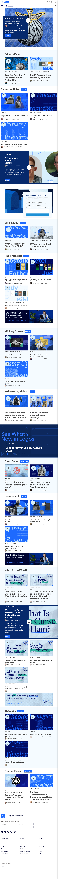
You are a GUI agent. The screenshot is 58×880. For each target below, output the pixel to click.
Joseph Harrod (10, 524)
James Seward (36, 80)
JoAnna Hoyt (36, 524)
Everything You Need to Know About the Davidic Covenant (40, 484)
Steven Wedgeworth (8, 146)
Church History (9, 276)
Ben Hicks (9, 357)
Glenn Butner (10, 738)
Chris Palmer (10, 550)
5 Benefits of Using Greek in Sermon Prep (16, 355)
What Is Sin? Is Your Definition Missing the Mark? (16, 484)
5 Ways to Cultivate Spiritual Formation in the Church (13, 22)
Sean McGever (7, 119)
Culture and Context (44, 240)
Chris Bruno (10, 385)
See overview (28, 771)
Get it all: (43, 207)
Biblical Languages (10, 351)
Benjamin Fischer (37, 802)
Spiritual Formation (18, 18)
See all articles (24, 461)
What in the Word (10, 588)
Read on (8, 35)
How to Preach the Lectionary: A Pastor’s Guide (14, 144)
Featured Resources (44, 71)
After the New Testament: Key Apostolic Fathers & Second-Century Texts (16, 280)
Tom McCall (10, 765)
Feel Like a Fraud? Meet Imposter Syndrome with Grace (14, 547)
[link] (53, 5)
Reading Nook (31, 205)
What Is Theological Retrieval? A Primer (41, 734)
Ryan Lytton (35, 119)
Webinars (39, 205)
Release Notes (31, 207)
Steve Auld (10, 25)
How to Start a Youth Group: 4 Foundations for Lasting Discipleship (41, 355)
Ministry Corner (31, 202)
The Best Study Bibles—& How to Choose (16, 305)
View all (32, 391)
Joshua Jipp (10, 283)
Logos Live (8, 154)
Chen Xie (9, 249)
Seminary (39, 112)
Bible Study (33, 71)
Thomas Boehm (11, 802)
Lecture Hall (30, 203)
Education (4, 112)
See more (23, 89)
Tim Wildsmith (10, 308)
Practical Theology (11, 71)
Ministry (7, 18)
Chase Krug (10, 83)
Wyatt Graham (36, 490)
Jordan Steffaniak (37, 736)
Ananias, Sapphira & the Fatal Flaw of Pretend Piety (15, 77)
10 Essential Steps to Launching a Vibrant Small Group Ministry (15, 415)
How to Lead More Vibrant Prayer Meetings (39, 415)
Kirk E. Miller (10, 165)
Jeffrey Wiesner (11, 420)
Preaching (4, 141)
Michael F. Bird (36, 249)
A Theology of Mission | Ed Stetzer (12, 160)
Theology (8, 478)
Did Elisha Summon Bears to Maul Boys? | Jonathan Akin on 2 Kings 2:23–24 (16, 687)
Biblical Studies (35, 478)
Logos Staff (11, 454)
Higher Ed (33, 112)
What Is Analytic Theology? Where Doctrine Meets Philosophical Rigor (14, 761)
